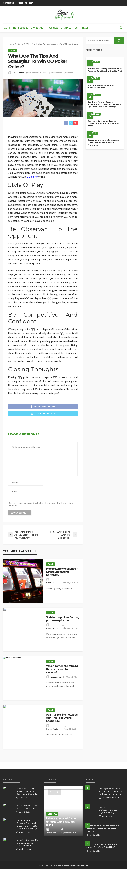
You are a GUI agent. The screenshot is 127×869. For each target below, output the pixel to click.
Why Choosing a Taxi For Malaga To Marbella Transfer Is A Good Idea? (101, 845)
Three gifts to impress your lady (63, 823)
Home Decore (20, 28)
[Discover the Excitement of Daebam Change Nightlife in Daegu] (91, 810)
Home (93, 133)
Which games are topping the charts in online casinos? (62, 669)
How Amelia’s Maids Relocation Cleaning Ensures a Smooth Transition (103, 142)
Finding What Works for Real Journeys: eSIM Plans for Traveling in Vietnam (110, 791)
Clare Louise (18, 72)
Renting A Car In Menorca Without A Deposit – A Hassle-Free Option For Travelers (102, 828)
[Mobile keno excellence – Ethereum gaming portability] (23, 581)
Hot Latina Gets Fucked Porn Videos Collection (101, 86)
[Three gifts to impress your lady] (63, 811)
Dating (94, 61)
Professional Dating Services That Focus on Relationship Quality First (104, 69)
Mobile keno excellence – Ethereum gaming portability (62, 572)
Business (53, 28)
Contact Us (8, 2)
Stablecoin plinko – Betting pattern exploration (62, 619)
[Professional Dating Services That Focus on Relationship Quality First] (9, 792)
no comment (56, 72)
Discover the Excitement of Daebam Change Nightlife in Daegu (110, 810)
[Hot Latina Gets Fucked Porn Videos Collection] (9, 809)
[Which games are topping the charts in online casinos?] (12, 658)
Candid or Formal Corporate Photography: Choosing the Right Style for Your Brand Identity (104, 104)
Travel (85, 28)
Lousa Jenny (56, 677)
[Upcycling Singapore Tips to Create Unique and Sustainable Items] (9, 843)
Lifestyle (66, 28)
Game (12, 50)
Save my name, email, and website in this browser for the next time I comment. (41, 504)
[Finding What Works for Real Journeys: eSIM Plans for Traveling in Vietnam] (91, 792)
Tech (76, 28)
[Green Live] (63, 14)
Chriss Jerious (52, 832)
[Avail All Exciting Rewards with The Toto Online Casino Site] (27, 727)
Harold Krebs (52, 729)
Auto (7, 28)
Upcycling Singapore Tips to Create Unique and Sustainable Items (103, 123)
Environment (38, 28)
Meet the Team (25, 2)
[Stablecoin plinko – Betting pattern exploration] (27, 629)
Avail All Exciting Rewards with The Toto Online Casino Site (62, 718)
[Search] (121, 28)
